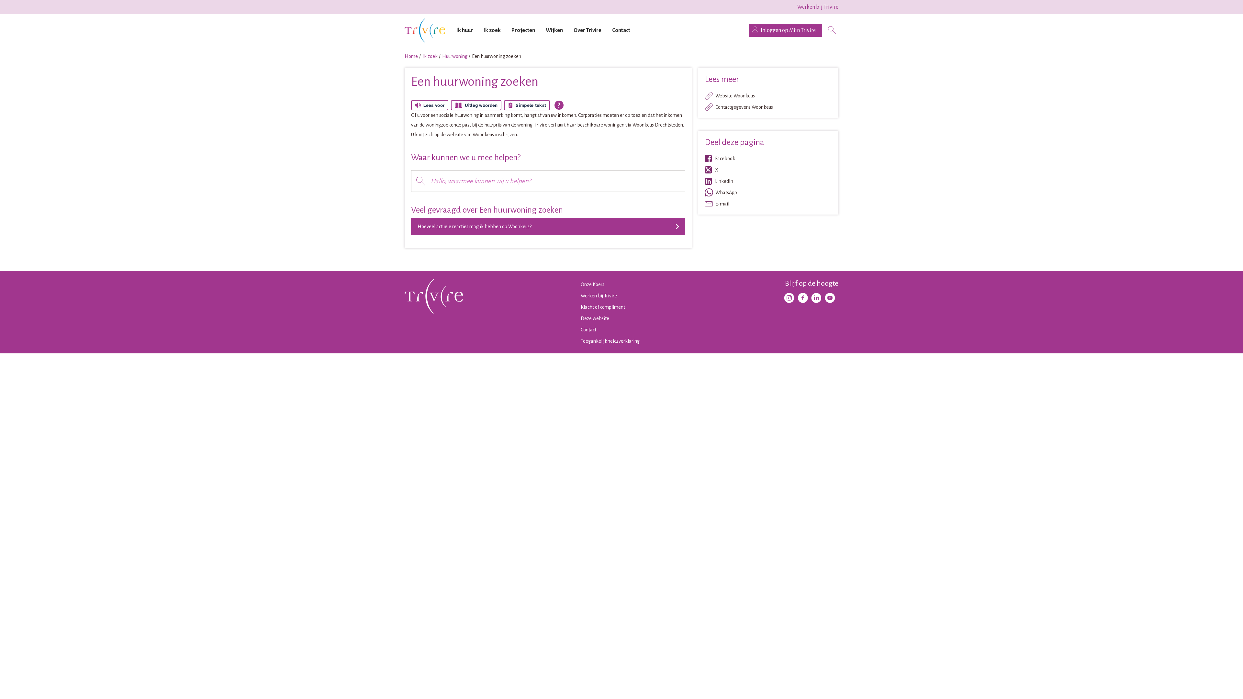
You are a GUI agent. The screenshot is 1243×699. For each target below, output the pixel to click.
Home (411, 56)
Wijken (554, 30)
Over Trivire (587, 30)
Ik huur (464, 30)
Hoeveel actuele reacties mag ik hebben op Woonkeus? (475, 226)
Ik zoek (492, 30)
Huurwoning (454, 56)
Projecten (523, 30)
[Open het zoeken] (831, 31)
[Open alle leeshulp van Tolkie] (559, 105)
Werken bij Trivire (817, 7)
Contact (621, 30)
